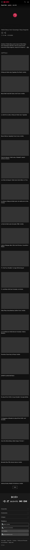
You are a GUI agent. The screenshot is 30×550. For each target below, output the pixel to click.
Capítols (4, 53)
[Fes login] (28, 2)
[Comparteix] (5, 33)
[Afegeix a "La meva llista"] (2, 33)
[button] (15, 508)
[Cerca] (25, 2)
